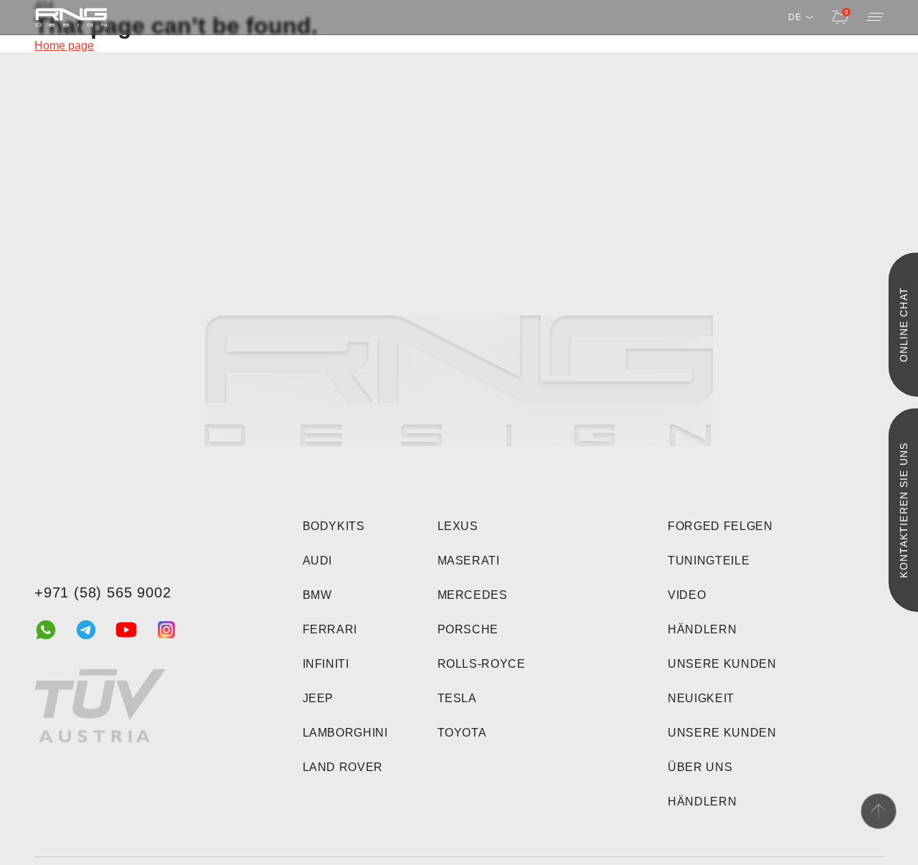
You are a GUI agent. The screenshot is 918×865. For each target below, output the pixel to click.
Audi (318, 560)
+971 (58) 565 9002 (102, 592)
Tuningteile (708, 560)
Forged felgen (720, 526)
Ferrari (330, 629)
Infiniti (326, 664)
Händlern (702, 629)
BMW (317, 595)
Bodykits (334, 526)
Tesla (457, 698)
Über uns (700, 767)
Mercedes (472, 595)
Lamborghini (345, 733)
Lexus (457, 526)
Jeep (318, 698)
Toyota (462, 733)
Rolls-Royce (481, 664)
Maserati (468, 560)
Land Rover (343, 767)
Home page (64, 45)
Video (687, 595)
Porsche (467, 629)
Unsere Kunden (722, 664)
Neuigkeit (701, 698)
